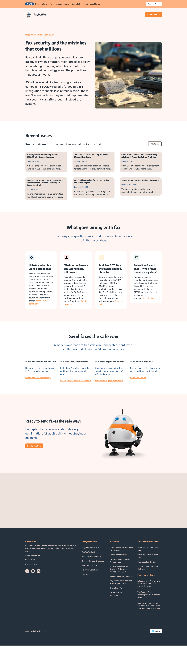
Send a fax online (138, 378)
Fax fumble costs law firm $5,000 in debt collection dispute (92, 181)
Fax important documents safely (75, 381)
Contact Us (30, 560)
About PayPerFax (32, 555)
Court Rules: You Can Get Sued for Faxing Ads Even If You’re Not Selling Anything (139, 155)
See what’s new (154, 4)
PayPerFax (40, 14)
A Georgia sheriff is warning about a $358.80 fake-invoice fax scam (42, 155)
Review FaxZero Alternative (121, 576)
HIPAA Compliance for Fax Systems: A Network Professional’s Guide (120, 569)
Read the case (149, 298)
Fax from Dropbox (89, 565)
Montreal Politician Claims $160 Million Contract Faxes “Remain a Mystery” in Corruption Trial (45, 182)
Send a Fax (152, 14)
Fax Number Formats (118, 555)
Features (85, 574)
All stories (155, 144)
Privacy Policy (31, 564)
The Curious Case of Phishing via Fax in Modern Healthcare (91, 155)
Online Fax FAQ (116, 588)
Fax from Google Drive (91, 570)
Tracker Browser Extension (93, 561)
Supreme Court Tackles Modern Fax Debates (140, 180)
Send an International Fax (92, 556)
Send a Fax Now (34, 446)
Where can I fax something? (38, 378)
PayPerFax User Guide (91, 547)
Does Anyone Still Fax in (36, 35)
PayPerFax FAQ (88, 552)
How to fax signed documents (109, 381)
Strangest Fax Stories (146, 562)
